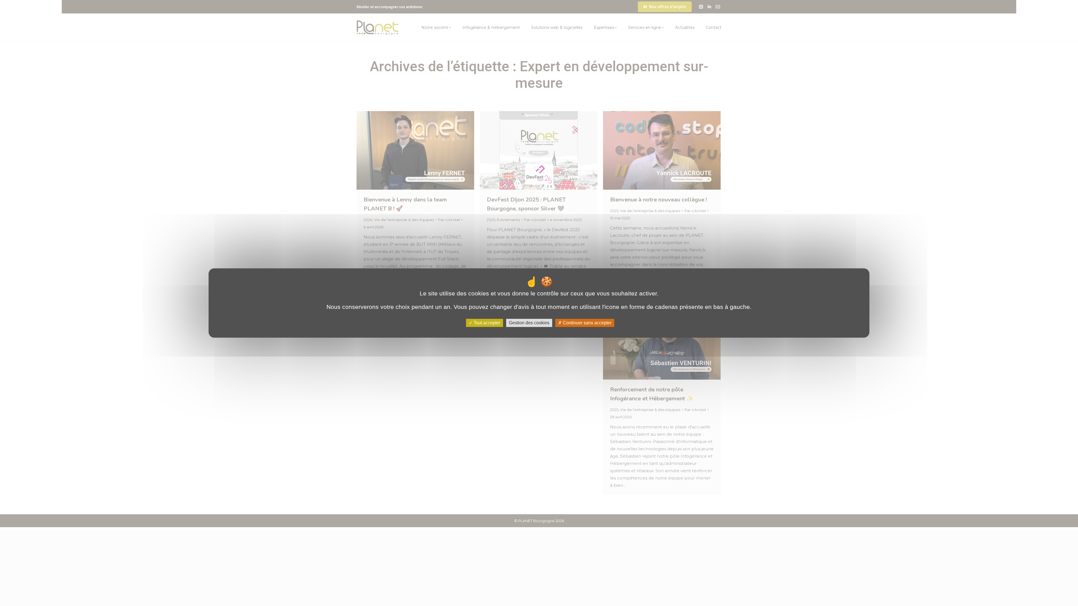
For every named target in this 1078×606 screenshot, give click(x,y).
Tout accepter (486, 322)
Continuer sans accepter (586, 322)
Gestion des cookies (529, 322)
